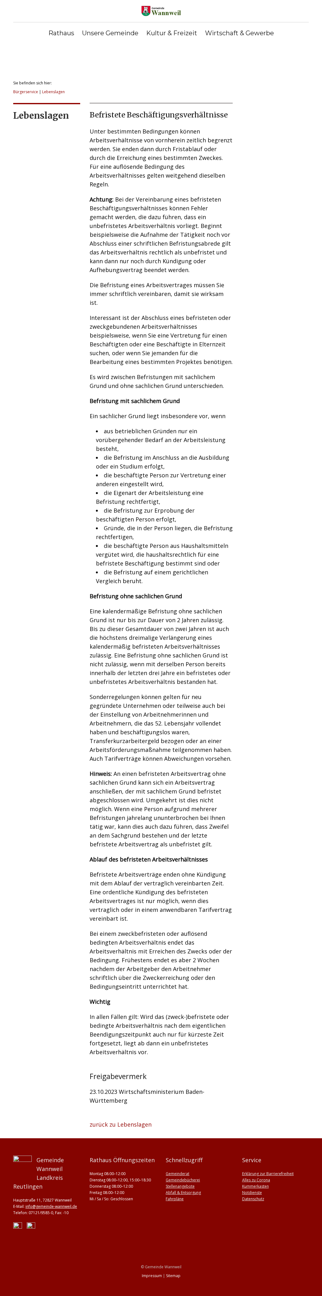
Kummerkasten (255, 1186)
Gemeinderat (177, 1173)
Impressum (152, 1275)
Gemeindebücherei (183, 1180)
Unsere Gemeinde (110, 33)
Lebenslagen (53, 91)
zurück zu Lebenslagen (121, 1124)
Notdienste (252, 1192)
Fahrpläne (175, 1199)
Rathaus (61, 33)
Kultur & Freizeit (171, 33)
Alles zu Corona (256, 1180)
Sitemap (173, 1275)
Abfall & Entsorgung (183, 1192)
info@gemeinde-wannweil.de (51, 1206)
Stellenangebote (180, 1186)
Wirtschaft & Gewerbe (239, 33)
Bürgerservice (25, 91)
